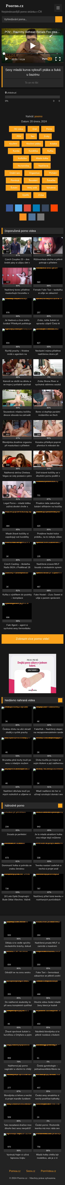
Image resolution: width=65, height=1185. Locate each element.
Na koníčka (23, 165)
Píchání (53, 173)
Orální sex (15, 173)
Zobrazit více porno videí (32, 638)
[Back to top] (55, 1176)
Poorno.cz (14, 5)
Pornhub (15, 180)
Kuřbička (22, 158)
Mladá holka (42, 158)
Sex (33, 136)
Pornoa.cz (15, 1171)
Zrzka (41, 195)
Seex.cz (30, 1171)
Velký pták (32, 187)
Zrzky (46, 136)
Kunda (16, 151)
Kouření (13, 143)
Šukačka (51, 180)
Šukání (14, 187)
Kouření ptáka (34, 143)
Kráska (53, 143)
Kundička (33, 151)
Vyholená (51, 187)
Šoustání (33, 180)
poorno (38, 116)
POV (19, 136)
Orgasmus (34, 173)
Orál (34, 129)
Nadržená (43, 165)
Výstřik (25, 195)
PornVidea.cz (48, 1171)
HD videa (18, 129)
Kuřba (50, 151)
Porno (49, 129)
